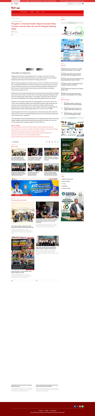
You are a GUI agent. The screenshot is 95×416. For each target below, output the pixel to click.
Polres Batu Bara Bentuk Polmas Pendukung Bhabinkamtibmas (26, 134)
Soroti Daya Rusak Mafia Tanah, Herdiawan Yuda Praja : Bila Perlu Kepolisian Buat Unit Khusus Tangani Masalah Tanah (71, 74)
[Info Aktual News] (15, 7)
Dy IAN (15, 31)
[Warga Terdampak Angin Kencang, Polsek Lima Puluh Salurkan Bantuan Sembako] (51, 167)
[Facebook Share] (47, 142)
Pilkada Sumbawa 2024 (67, 179)
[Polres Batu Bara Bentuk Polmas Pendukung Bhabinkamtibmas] (35, 167)
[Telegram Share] (55, 142)
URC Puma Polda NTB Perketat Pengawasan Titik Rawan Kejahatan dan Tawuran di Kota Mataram (72, 79)
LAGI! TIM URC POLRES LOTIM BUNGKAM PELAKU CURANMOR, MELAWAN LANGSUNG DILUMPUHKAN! (72, 84)
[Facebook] (75, 406)
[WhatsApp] (82, 406)
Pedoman (41, 410)
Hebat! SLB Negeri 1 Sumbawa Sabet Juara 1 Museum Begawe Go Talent (62, 1)
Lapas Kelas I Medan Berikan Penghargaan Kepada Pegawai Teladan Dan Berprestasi (31, 133)
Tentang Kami (53, 410)
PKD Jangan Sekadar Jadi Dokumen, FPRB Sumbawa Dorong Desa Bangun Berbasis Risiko (32, 127)
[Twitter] (77, 406)
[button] (80, 3)
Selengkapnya (71, 22)
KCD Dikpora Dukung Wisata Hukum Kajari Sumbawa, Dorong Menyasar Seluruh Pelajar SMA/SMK (71, 94)
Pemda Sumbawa (66, 188)
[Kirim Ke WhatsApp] (58, 142)
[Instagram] (80, 406)
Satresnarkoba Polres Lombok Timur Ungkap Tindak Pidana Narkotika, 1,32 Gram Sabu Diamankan (34, 129)
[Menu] (12, 3)
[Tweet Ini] (49, 142)
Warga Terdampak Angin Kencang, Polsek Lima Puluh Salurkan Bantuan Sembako (30, 136)
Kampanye (64, 186)
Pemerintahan (17, 21)
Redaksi (47, 410)
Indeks (16, 3)
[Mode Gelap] (83, 3)
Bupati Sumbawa (66, 181)
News (12, 21)
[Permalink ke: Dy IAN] (12, 31)
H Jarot (64, 183)
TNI (22, 21)
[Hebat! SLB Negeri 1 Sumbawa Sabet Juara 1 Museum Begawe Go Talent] (51, 152)
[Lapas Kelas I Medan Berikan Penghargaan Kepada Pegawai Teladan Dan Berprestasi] (18, 167)
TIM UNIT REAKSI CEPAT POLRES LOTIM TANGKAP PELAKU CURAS (72, 89)
